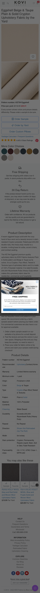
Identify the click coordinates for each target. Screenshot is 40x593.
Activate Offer (20, 310)
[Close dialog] (37, 282)
